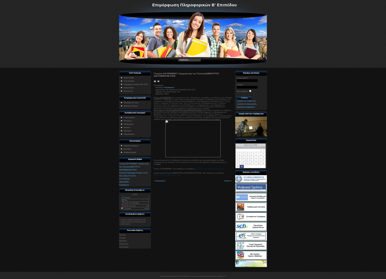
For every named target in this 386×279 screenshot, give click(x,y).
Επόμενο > (228, 181)
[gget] (251, 249)
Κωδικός (240, 85)
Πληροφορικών (169, 87)
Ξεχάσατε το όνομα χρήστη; (247, 104)
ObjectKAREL (124, 182)
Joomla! (201, 276)
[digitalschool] (251, 192)
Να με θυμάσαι (242, 91)
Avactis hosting (209, 276)
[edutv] (251, 221)
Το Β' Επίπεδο (124, 179)
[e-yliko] (251, 201)
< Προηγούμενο (159, 181)
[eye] (251, 240)
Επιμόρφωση (124, 185)
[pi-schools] (251, 211)
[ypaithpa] (251, 182)
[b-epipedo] (251, 266)
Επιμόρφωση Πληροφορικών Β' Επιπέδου (194, 5)
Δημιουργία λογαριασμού (246, 107)
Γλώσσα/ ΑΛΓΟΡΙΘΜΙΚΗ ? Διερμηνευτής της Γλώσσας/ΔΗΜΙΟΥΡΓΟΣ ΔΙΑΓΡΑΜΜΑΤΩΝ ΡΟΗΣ (134, 167)
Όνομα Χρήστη (242, 78)
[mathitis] (251, 259)
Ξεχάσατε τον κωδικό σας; (246, 101)
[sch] (251, 230)
